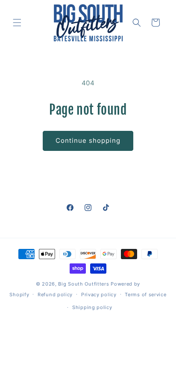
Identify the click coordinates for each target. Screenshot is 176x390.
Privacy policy (99, 295)
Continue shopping (88, 140)
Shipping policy (92, 307)
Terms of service (145, 295)
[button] (17, 22)
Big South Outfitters (83, 284)
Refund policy (55, 295)
